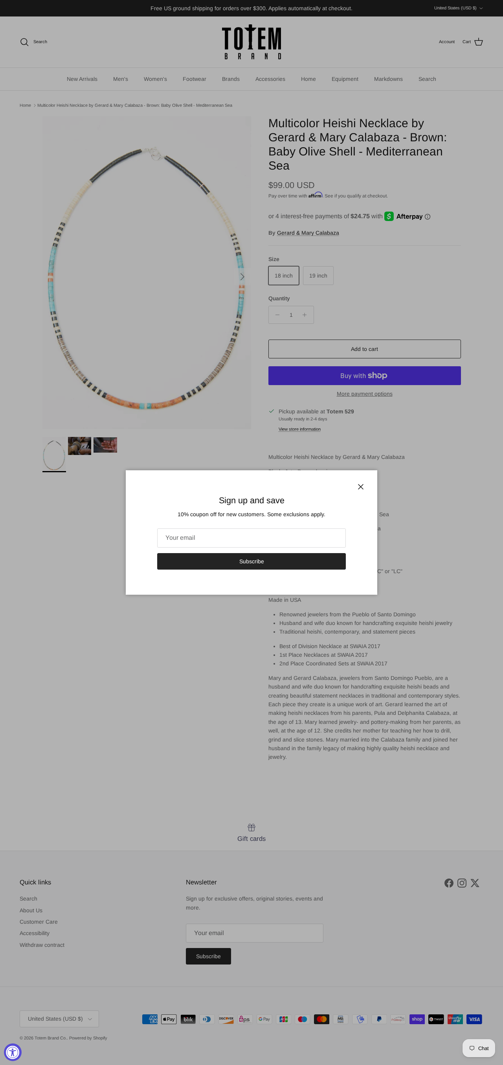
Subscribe (251, 561)
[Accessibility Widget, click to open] (13, 1052)
